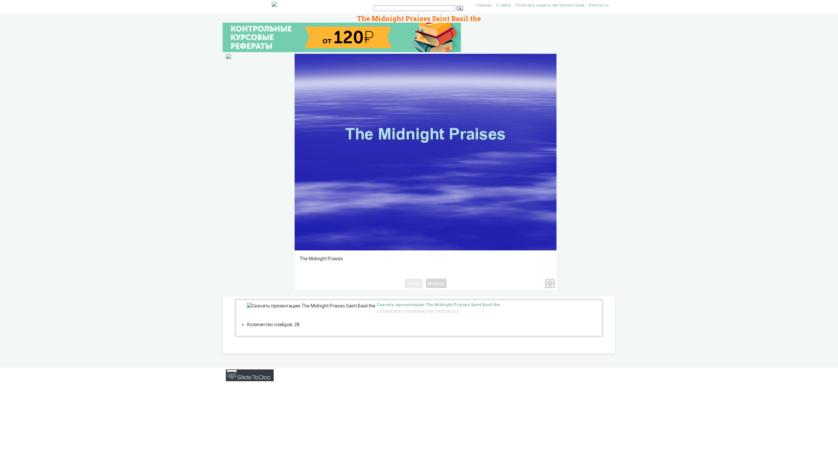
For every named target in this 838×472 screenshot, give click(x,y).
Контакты (599, 5)
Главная (484, 5)
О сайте (503, 5)
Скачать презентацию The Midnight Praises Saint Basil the (438, 304)
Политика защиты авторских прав (550, 5)
